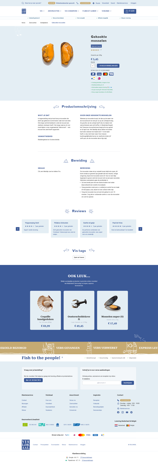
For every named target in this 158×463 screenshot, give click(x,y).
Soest (113, 3)
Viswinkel (105, 3)
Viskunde (105, 11)
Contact (24, 400)
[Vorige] (17, 229)
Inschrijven (128, 383)
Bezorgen (25, 403)
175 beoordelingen (86, 457)
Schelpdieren (44, 22)
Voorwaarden (55, 444)
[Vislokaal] (26, 445)
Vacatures (49, 410)
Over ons (48, 400)
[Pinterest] (131, 412)
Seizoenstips (97, 410)
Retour (24, 410)
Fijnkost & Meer (89, 11)
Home (23, 22)
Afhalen (24, 407)
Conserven (72, 410)
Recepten (96, 400)
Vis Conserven (71, 11)
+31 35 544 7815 (85, 3)
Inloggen (133, 3)
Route (98, 3)
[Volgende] (140, 229)
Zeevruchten (53, 11)
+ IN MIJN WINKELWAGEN (108, 66)
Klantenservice (122, 3)
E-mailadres (86, 379)
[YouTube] (127, 412)
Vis (41, 11)
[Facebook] (118, 412)
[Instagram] (123, 412)
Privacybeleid (44, 444)
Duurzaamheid (50, 407)
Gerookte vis (73, 407)
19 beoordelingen (87, 460)
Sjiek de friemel (96, 46)
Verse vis (72, 400)
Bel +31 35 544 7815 (33, 380)
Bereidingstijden (98, 407)
